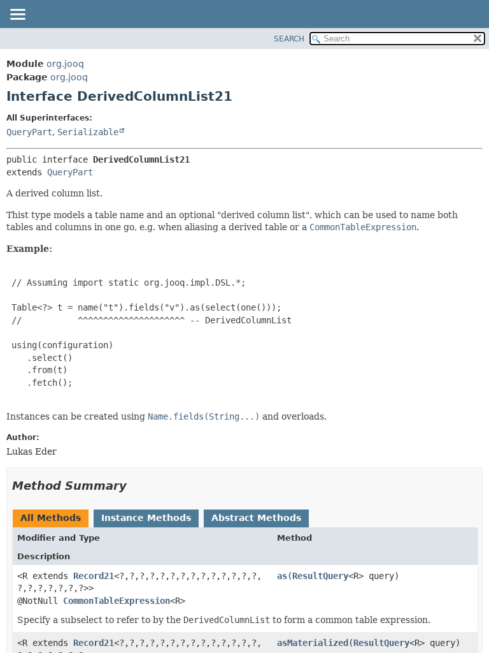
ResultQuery (320, 576)
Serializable (87, 132)
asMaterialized (312, 643)
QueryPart (29, 132)
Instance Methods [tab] (146, 518)
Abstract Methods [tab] (256, 518)
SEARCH (289, 38)
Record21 (93, 576)
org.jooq (65, 64)
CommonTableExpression (116, 601)
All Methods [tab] (50, 518)
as (282, 576)
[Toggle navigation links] (17, 15)
